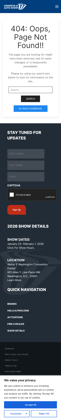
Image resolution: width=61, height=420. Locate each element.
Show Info (9, 349)
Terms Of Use (11, 366)
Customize (15, 413)
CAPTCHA (13, 185)
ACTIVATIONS (15, 317)
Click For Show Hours (20, 247)
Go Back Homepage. (30, 108)
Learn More (14, 280)
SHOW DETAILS (16, 330)
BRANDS (12, 303)
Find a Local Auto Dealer (16, 354)
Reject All (44, 413)
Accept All (30, 404)
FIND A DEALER (15, 324)
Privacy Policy (11, 360)
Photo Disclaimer (13, 371)
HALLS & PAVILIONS (18, 310)
